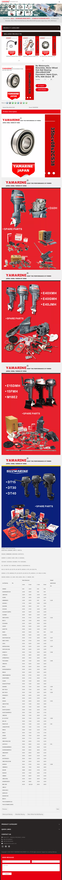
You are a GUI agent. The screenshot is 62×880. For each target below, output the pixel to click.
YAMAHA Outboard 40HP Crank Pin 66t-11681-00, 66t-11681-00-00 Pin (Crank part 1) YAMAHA (31, 56)
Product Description (10, 112)
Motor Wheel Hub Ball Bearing (35, 814)
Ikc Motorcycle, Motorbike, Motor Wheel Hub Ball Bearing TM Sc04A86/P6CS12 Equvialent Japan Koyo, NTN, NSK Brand (48, 56)
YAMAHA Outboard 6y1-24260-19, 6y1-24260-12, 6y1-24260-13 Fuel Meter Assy (14, 56)
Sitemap (54, 852)
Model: (4, 107)
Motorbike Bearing (20, 814)
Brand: (30, 107)
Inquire (42, 85)
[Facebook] (6, 846)
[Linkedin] (9, 846)
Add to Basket (42, 89)
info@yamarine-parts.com (10, 843)
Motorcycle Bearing (7, 814)
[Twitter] (3, 846)
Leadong (50, 852)
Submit (7, 873)
